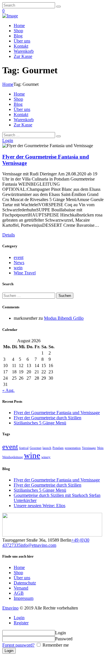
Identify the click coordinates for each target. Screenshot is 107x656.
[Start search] (58, 136)
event (18, 257)
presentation (73, 448)
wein (18, 267)
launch (47, 448)
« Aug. (8, 390)
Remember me (55, 645)
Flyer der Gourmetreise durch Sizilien (47, 417)
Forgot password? (18, 645)
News (19, 262)
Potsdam (58, 448)
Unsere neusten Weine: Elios (39, 505)
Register (21, 622)
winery (46, 457)
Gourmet (35, 448)
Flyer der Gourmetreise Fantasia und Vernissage (57, 412)
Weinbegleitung (12, 457)
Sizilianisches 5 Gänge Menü (40, 422)
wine (32, 455)
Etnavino (10, 608)
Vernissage (89, 448)
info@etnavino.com (38, 545)
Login (19, 617)
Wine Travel (25, 272)
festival (24, 448)
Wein (100, 448)
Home (7, 84)
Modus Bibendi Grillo (64, 318)
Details (8, 234)
